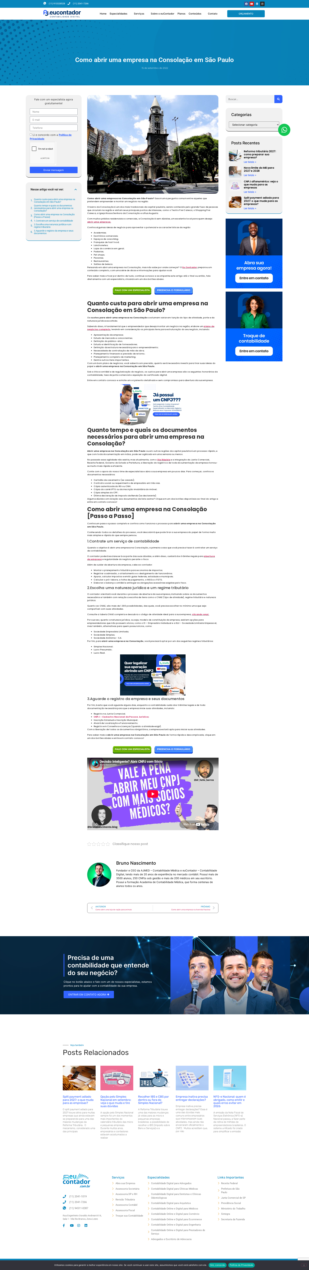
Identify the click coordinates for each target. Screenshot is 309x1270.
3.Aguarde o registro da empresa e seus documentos (53, 232)
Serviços (139, 13)
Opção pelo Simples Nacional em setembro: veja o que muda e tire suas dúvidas (115, 1101)
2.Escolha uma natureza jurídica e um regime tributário (52, 225)
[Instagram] (262, 4)
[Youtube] (251, 4)
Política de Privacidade (241, 1265)
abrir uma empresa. (99, 221)
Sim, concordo (217, 1265)
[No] (304, 1265)
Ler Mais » (250, 162)
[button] (76, 189)
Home (103, 13)
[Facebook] (246, 4)
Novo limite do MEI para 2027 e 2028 (259, 169)
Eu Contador (189, 267)
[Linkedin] (257, 4)
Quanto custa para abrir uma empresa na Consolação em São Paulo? (54, 200)
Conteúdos (195, 13)
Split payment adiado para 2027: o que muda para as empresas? (261, 201)
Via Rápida (163, 459)
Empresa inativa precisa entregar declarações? (192, 1098)
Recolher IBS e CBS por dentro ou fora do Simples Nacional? (153, 1100)
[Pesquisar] (278, 99)
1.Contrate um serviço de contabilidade (53, 220)
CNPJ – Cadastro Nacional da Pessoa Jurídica (121, 716)
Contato (212, 13)
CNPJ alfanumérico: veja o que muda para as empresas (261, 184)
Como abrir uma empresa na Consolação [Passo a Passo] (54, 215)
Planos (181, 13)
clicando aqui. (200, 614)
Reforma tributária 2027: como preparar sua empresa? (260, 154)
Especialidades (118, 13)
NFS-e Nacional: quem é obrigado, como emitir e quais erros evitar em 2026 (229, 1101)
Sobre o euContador (162, 13)
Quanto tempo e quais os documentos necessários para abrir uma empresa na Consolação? (53, 208)
